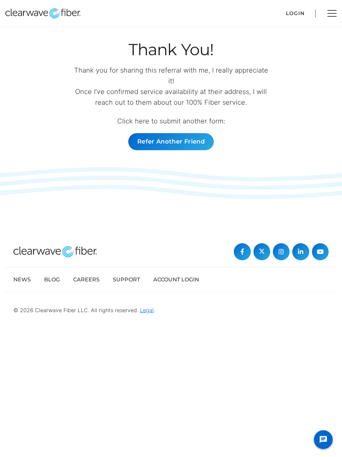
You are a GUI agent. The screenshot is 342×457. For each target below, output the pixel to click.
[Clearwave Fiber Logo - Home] (42, 13)
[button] (332, 13)
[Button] (242, 251)
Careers (86, 279)
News (22, 279)
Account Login (176, 279)
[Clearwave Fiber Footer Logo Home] (55, 251)
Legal (147, 310)
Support (126, 279)
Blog (52, 279)
